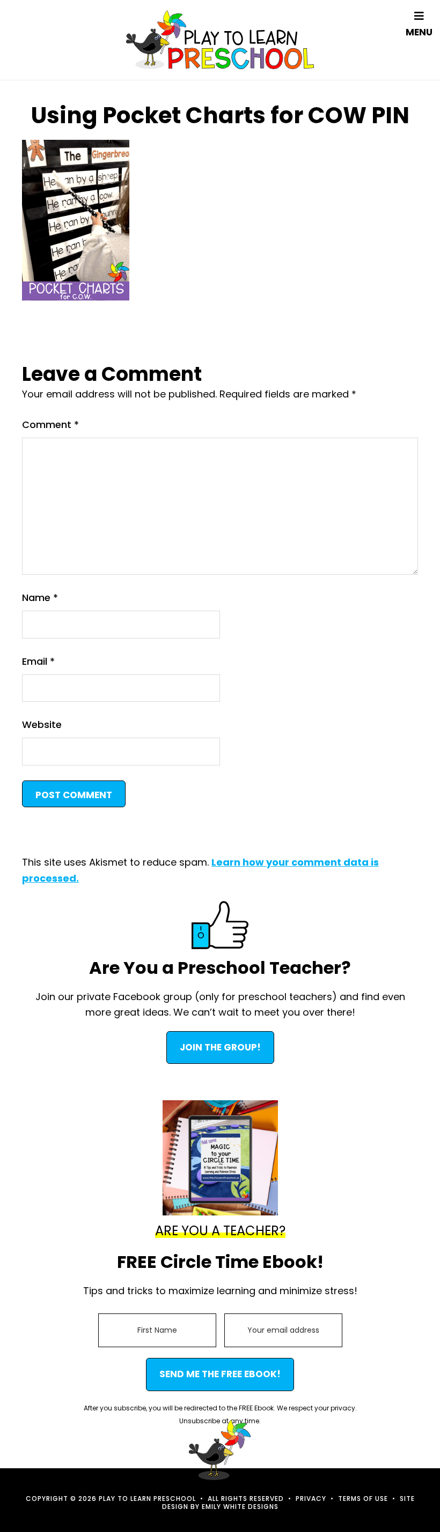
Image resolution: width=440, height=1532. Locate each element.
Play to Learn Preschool (220, 40)
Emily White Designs (240, 1506)
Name (40, 597)
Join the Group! (220, 1047)
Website (42, 724)
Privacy (311, 1498)
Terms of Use (363, 1498)
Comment (50, 424)
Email (38, 661)
